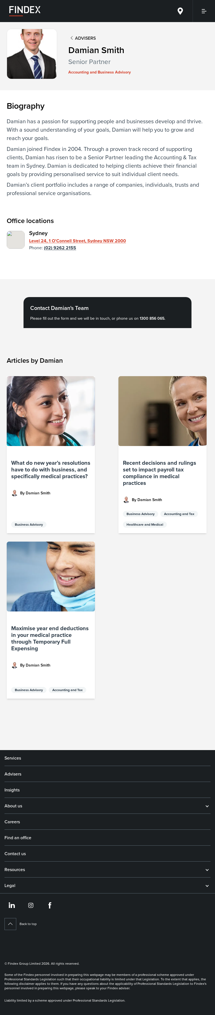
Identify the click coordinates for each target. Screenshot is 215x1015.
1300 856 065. (152, 318)
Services (12, 758)
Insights (12, 790)
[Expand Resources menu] (207, 869)
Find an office (17, 837)
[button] (51, 454)
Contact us (15, 853)
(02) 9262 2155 (60, 248)
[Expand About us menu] (207, 805)
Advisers (12, 774)
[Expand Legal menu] (207, 885)
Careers (12, 822)
